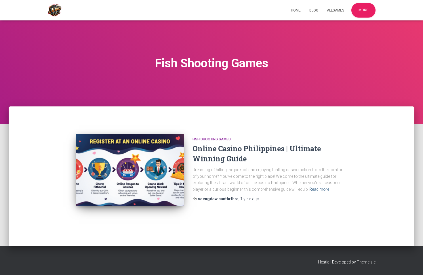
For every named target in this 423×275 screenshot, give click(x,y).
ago (249, 198)
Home (296, 10)
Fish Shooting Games (212, 139)
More (363, 10)
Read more (319, 189)
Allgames (335, 10)
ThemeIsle (366, 262)
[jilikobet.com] (54, 10)
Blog (313, 10)
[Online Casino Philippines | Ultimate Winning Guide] (130, 170)
